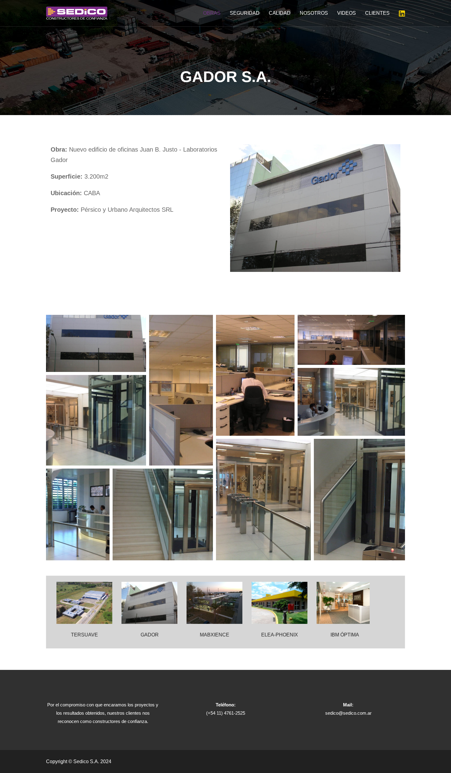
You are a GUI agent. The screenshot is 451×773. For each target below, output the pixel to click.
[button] (96, 343)
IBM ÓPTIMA (342, 634)
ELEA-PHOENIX (276, 634)
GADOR (147, 634)
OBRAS (212, 13)
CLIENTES (377, 13)
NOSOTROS (314, 13)
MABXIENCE (211, 634)
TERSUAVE (81, 634)
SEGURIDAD (245, 13)
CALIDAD (280, 13)
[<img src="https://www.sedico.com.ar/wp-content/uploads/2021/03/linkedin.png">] (402, 13)
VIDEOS (346, 13)
